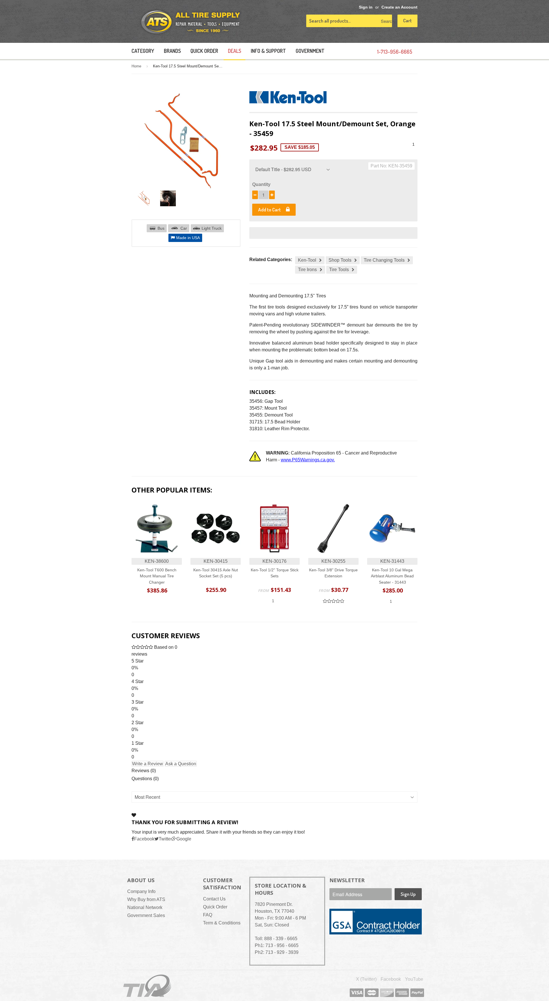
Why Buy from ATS (146, 899)
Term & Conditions (221, 922)
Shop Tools (340, 260)
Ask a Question (180, 763)
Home (136, 66)
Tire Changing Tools (384, 260)
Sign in (366, 7)
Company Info (141, 891)
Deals (234, 51)
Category (143, 51)
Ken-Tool (307, 260)
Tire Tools (339, 269)
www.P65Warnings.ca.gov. (308, 459)
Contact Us (214, 898)
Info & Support (268, 51)
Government (310, 51)
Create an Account (399, 7)
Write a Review (147, 763)
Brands (172, 51)
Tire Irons (307, 269)
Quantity (261, 184)
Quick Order (204, 51)
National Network (144, 907)
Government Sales (146, 915)
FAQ (207, 914)
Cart (407, 20)
